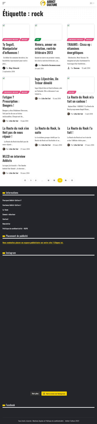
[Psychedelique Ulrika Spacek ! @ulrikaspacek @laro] (71, 324)
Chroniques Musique (11, 39)
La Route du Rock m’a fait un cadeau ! (80, 99)
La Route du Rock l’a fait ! (79, 130)
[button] (5, 3)
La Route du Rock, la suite (47, 130)
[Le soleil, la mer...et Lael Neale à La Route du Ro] (25, 376)
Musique (24, 39)
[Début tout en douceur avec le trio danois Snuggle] (71, 350)
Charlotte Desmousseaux (50, 65)
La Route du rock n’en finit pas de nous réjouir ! (16, 132)
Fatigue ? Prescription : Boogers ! (11, 101)
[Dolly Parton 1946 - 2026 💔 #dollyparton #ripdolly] (71, 272)
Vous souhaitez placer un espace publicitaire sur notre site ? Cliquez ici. (33, 242)
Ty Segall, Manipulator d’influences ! (11, 48)
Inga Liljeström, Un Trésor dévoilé (46, 80)
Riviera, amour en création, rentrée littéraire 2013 (45, 48)
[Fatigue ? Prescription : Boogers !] (16, 85)
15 (65, 180)
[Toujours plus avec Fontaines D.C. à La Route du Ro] (25, 298)
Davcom (76, 68)
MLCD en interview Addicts (14, 158)
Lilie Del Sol (13, 120)
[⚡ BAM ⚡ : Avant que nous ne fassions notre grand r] (25, 272)
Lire (37, 39)
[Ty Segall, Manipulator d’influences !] (16, 32)
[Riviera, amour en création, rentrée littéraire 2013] (48, 32)
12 (48, 180)
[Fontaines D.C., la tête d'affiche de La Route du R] (71, 298)
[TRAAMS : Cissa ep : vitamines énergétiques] (80, 32)
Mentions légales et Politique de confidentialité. (48, 420)
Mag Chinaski (14, 68)
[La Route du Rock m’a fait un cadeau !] (80, 85)
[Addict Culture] (48, 3)
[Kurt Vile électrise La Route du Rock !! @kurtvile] (25, 324)
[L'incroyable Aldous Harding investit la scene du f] (25, 350)
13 (54, 180)
